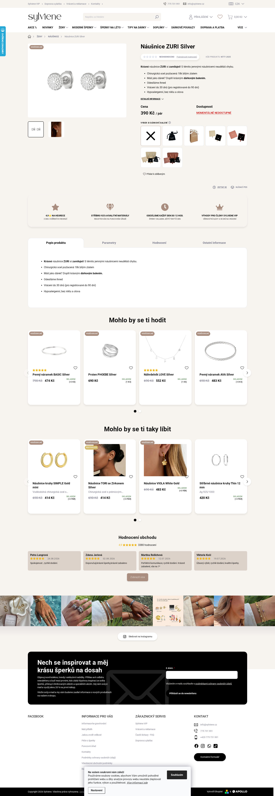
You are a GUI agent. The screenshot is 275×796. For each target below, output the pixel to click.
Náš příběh (87, 729)
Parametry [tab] (109, 242)
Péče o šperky (88, 740)
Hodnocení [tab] (159, 242)
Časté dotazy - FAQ (144, 735)
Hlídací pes (241, 187)
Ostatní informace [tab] (214, 242)
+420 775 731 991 (209, 737)
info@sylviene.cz (208, 724)
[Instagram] (202, 745)
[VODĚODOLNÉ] (54, 351)
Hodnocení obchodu (137, 537)
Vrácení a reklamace (76, 4)
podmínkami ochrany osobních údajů (213, 683)
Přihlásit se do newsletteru (182, 693)
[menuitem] (33, 27)
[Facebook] (196, 745)
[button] (135, 411)
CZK (237, 3)
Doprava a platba (53, 4)
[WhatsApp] (209, 745)
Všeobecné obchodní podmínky (97, 763)
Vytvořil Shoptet (215, 791)
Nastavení (96, 790)
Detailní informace (150, 99)
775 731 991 (206, 731)
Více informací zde (137, 782)
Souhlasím (177, 774)
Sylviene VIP (34, 4)
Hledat (157, 17)
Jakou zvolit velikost (92, 735)
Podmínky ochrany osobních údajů (99, 757)
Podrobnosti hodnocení (187, 57)
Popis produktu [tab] (56, 242)
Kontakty (95, 4)
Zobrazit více (137, 577)
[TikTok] (215, 745)
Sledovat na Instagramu (140, 636)
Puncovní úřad (89, 746)
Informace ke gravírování (94, 723)
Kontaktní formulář (210, 757)
